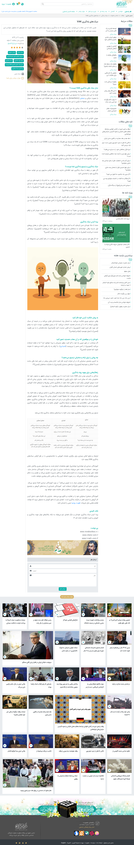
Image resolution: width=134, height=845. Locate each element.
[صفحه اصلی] (26, 843)
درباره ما (93, 843)
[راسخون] (124, 7)
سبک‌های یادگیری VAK (92, 16)
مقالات (122, 16)
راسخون (127, 11)
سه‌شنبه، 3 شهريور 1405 (31, 11)
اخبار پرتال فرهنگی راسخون (86, 827)
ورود (3, 4)
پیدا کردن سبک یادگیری (17, 69)
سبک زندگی (104, 16)
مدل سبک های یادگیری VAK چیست (14, 65)
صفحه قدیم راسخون (68, 11)
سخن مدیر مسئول (109, 843)
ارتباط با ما (99, 843)
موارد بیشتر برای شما (13, 78)
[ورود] (22, 843)
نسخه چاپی (17, 74)
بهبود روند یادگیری (19, 61)
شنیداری (63, 346)
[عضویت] (19, 843)
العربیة (69, 843)
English (63, 843)
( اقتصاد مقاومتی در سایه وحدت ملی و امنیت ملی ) (13, 11)
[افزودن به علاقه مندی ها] (16, 843)
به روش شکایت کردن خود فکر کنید (15, 57)
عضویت (8, 4)
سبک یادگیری (9, 61)
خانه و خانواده (114, 16)
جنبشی (82, 98)
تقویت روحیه (76, 503)
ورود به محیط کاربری (77, 843)
